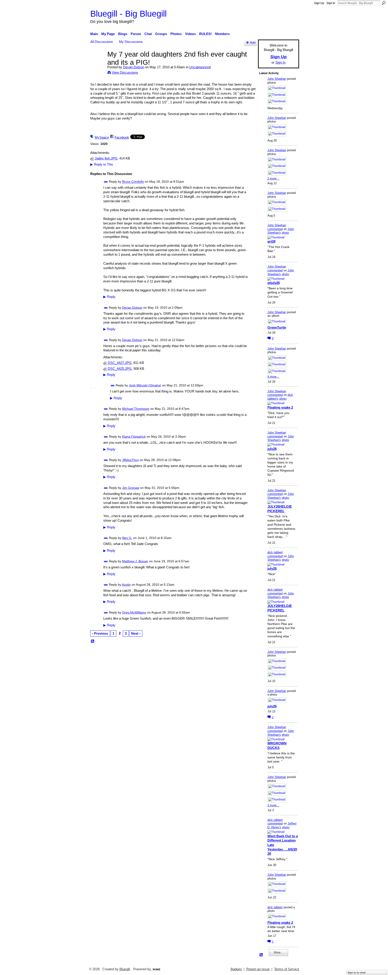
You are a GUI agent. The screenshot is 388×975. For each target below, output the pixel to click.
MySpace (102, 137)
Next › (135, 633)
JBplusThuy (130, 460)
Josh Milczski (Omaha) (145, 385)
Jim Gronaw (130, 488)
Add (253, 42)
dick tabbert (275, 552)
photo (285, 232)
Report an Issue (258, 969)
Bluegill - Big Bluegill (128, 13)
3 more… (273, 805)
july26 (272, 449)
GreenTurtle (276, 327)
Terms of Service (286, 969)
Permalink (106, 182)
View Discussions (125, 72)
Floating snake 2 (280, 407)
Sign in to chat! (357, 972)
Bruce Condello (133, 182)
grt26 (271, 241)
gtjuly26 (273, 283)
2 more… (273, 178)
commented (275, 229)
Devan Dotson (133, 67)
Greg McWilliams (134, 612)
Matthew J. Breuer (135, 561)
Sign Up (319, 3)
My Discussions (131, 42)
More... (278, 952)
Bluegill (124, 969)
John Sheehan (276, 78)
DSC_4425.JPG (120, 368)
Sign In (330, 3)
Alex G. (127, 538)
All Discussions (101, 42)
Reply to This (101, 164)
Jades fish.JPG (106, 158)
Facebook (122, 137)
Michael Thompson (135, 408)
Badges (236, 969)
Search (384, 3)
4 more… (273, 376)
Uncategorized (200, 67)
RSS (93, 641)
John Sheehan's (280, 231)
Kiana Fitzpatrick (134, 436)
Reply (109, 297)
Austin (126, 584)
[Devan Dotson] (97, 62)
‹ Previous (100, 633)
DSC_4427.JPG (120, 363)
